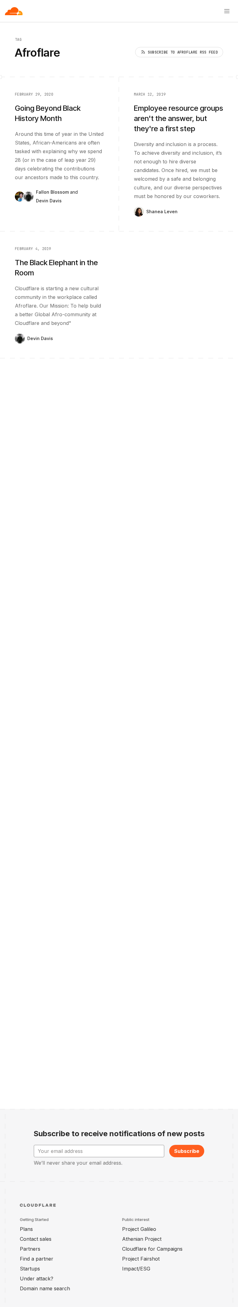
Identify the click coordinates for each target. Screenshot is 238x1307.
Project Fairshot (141, 1259)
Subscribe (186, 1151)
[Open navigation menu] (227, 11)
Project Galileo (139, 1229)
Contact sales (35, 1239)
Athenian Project (141, 1239)
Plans (26, 1229)
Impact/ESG (136, 1269)
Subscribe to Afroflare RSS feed (183, 52)
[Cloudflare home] (14, 11)
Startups (30, 1269)
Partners (30, 1249)
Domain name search (45, 1288)
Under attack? (36, 1278)
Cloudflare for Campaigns (152, 1249)
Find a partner (36, 1259)
